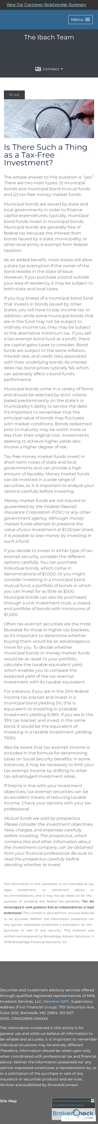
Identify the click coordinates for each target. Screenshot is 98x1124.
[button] (80, 19)
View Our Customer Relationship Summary (46, 4)
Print (14, 95)
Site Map (8, 1101)
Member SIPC (56, 1001)
